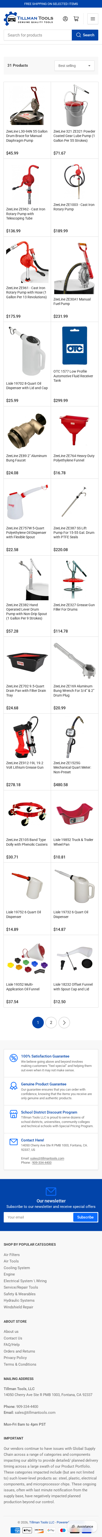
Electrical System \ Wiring (25, 1281)
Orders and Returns (19, 1351)
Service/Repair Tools (21, 1287)
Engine (9, 1274)
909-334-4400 (41, 1162)
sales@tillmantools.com (47, 1158)
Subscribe (85, 1217)
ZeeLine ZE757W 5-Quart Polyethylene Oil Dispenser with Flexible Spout (26, 532)
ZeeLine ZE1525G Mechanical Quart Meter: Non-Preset (72, 767)
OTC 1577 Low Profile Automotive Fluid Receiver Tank (73, 375)
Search (88, 35)
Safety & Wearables (20, 1294)
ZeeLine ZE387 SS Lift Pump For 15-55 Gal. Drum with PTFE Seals (73, 532)
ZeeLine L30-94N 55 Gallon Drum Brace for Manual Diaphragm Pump (27, 135)
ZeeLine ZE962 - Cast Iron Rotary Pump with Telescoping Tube (25, 213)
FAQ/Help (12, 1344)
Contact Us (13, 1338)
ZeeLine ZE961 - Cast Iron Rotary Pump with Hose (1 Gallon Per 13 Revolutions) (26, 292)
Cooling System (17, 1268)
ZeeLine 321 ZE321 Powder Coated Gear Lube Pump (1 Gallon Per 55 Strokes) (74, 135)
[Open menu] (92, 18)
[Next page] (64, 1022)
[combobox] (51, 35)
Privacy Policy (15, 1358)
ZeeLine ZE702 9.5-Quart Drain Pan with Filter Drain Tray (26, 690)
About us (11, 1331)
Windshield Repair (18, 1307)
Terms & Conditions (20, 1364)
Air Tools (11, 1261)
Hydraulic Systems (19, 1300)
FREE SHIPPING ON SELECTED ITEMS (51, 4)
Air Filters (12, 1255)
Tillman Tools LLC (41, 1522)
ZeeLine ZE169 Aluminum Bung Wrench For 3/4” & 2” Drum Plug (73, 690)
